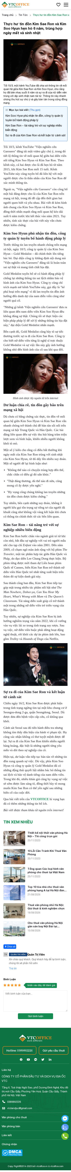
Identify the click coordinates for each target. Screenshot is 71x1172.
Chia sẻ (11, 946)
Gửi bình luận (35, 1016)
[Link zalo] (35, 1059)
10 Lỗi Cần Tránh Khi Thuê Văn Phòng (47, 852)
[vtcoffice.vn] (19, 5)
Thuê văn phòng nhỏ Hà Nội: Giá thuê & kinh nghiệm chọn (46, 906)
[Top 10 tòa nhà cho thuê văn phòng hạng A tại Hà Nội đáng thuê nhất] (14, 899)
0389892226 (14, 1101)
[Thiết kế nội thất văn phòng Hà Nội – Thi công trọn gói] (14, 845)
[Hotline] (65, 1136)
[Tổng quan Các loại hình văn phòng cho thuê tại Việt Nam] (14, 881)
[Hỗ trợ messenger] (65, 1119)
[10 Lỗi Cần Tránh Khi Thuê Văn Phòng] (14, 863)
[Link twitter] (42, 1059)
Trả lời (13, 968)
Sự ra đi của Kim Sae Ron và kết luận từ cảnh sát (35, 135)
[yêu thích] (58, 4)
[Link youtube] (28, 1059)
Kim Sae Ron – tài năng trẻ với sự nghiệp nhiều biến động (33, 127)
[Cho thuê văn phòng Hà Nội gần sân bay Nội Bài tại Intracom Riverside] (14, 935)
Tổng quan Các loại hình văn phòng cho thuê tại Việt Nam (46, 870)
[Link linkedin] (50, 1059)
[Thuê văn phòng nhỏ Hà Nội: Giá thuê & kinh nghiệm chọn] (14, 917)
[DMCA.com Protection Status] (12, 1155)
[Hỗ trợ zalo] (65, 1128)
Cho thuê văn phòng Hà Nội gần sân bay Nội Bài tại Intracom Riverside (45, 924)
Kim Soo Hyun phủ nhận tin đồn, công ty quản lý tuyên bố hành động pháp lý (34, 118)
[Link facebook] (21, 1059)
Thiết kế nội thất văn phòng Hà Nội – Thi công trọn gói (48, 834)
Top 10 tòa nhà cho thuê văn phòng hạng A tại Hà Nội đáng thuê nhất (47, 888)
